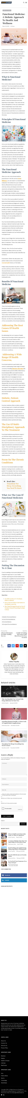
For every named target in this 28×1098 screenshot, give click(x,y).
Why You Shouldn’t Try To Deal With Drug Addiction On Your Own (12, 700)
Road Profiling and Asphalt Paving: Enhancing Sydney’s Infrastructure (17, 848)
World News (4, 1083)
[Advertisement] (14, 950)
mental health (6, 263)
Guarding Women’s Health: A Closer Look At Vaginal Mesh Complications (14, 722)
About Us (3, 1041)
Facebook (7, 875)
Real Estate (4, 1065)
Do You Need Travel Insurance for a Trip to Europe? (17, 861)
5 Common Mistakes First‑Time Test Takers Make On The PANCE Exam (17, 841)
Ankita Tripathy (14, 661)
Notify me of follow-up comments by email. (11, 798)
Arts (2, 1073)
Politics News (4, 1076)
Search (3, 820)
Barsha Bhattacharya (13, 864)
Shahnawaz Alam (5, 725)
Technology (4, 1080)
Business (3, 1056)
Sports (2, 1078)
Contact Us (4, 1043)
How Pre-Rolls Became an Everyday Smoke (17, 855)
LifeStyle (3, 1063)
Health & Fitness (5, 1060)
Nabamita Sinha (11, 858)
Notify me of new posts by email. (9, 803)
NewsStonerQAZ (5, 748)
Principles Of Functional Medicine (10, 624)
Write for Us (4, 1045)
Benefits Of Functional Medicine (9, 617)
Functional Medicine (7, 621)
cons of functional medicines (9, 619)
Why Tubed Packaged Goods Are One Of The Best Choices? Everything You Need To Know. (15, 608)
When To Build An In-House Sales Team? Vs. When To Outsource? (17, 834)
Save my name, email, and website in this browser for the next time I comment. (14, 794)
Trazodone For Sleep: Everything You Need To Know (14, 485)
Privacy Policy (4, 1048)
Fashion (3, 1058)
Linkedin (7, 880)
